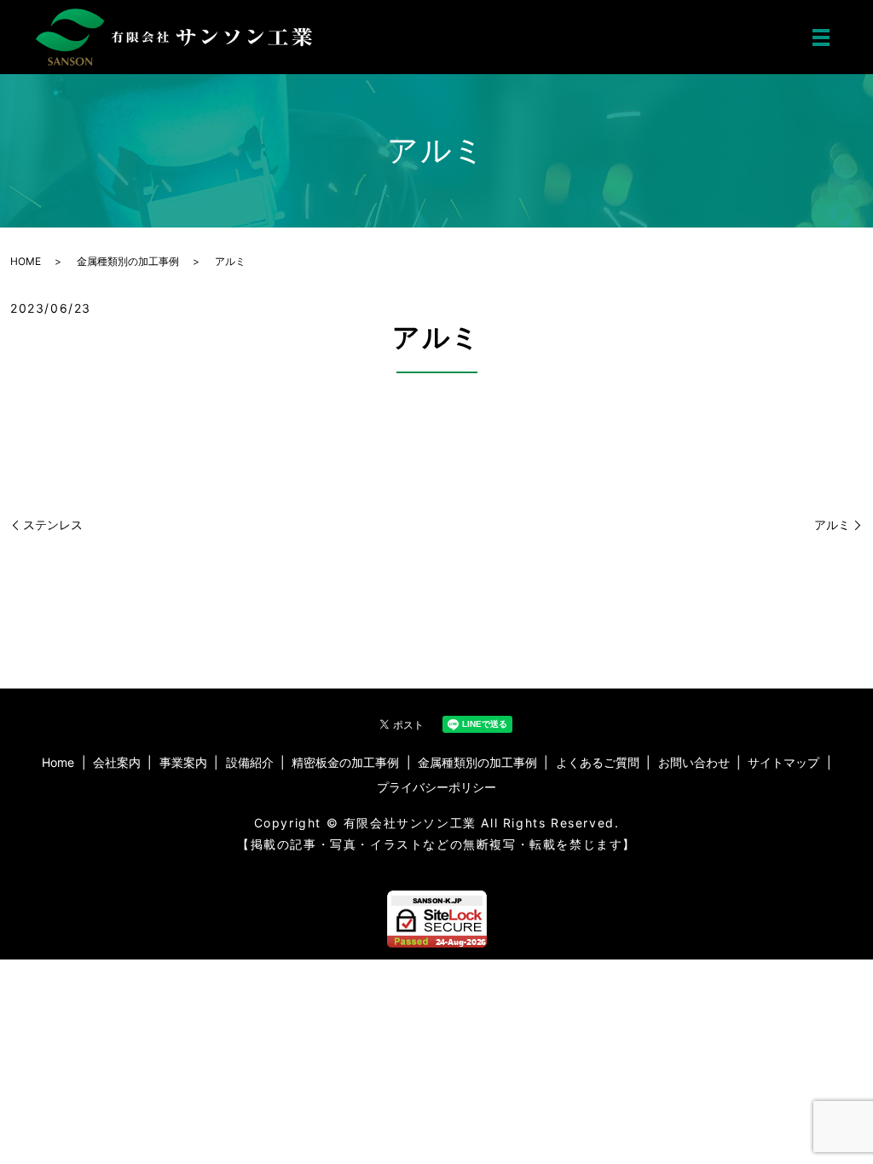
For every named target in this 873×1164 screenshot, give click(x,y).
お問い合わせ (694, 762)
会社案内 (117, 762)
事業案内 (183, 762)
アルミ (832, 524)
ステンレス (53, 524)
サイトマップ (783, 762)
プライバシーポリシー (436, 787)
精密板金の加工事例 (345, 762)
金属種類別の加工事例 (128, 261)
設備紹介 (250, 762)
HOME (25, 261)
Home (58, 762)
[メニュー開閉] (821, 37)
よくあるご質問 (597, 762)
